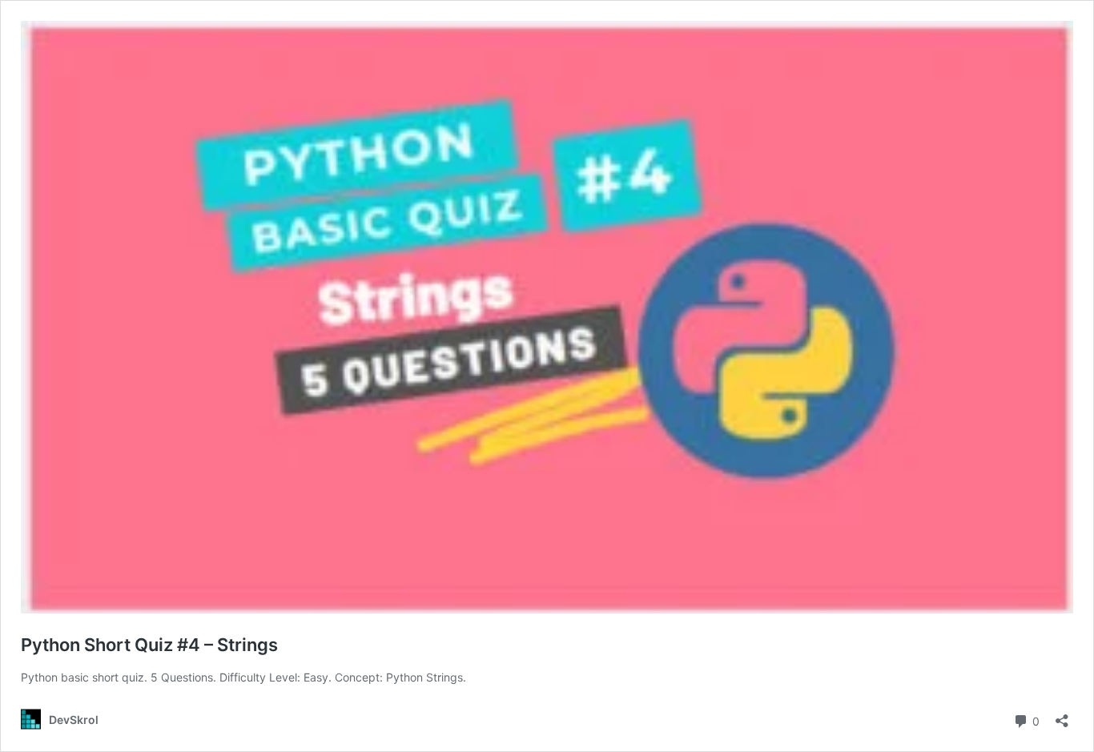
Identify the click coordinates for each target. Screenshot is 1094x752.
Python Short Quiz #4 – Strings (149, 644)
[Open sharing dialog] (1062, 715)
